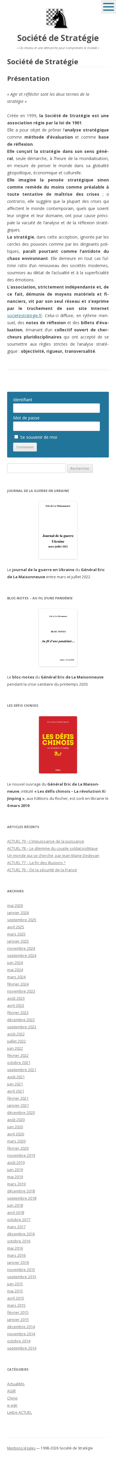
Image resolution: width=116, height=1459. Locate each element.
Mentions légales (21, 1448)
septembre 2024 (21, 955)
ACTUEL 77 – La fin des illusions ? (36, 862)
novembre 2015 (21, 1269)
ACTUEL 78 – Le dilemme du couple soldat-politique (52, 848)
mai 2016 (15, 1248)
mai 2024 (15, 969)
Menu (108, 7)
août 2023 (16, 998)
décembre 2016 (21, 1234)
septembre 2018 (21, 1198)
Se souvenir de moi (38, 437)
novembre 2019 (21, 1155)
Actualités (16, 1383)
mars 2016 (16, 1255)
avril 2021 (15, 1091)
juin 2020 (15, 1126)
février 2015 (18, 1312)
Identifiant (22, 399)
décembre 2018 (21, 1191)
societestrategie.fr (24, 315)
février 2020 (18, 1148)
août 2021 (16, 1076)
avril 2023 (15, 1005)
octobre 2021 (18, 1062)
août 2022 (16, 1034)
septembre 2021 (21, 1069)
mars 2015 (16, 1305)
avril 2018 (15, 1212)
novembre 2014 (21, 1333)
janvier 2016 (18, 1262)
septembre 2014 (21, 1348)
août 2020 (16, 1119)
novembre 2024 (21, 948)
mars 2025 (16, 934)
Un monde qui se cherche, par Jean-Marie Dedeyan (53, 855)
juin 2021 (15, 1084)
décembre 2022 (21, 1019)
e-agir (12, 1405)
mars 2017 (16, 1226)
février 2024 (18, 984)
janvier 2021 (18, 1105)
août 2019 (16, 1162)
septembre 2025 (21, 919)
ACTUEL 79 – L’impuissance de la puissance (45, 841)
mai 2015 (15, 1291)
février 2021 (18, 1098)
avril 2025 (15, 927)
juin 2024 (15, 962)
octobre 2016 (18, 1241)
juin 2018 (15, 1205)
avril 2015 (15, 1298)
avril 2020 (15, 1134)
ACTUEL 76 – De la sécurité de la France (42, 869)
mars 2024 (16, 977)
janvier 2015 (18, 1319)
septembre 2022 (21, 1026)
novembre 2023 (21, 991)
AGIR (11, 1391)
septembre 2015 (21, 1276)
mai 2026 (15, 905)
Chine (12, 1398)
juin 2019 (15, 1169)
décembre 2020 (21, 1112)
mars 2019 (16, 1184)
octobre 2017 (18, 1219)
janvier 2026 (18, 912)
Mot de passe (26, 418)
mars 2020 (16, 1141)
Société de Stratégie (58, 37)
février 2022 (18, 1055)
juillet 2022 (16, 1041)
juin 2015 (15, 1283)
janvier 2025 (18, 941)
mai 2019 (15, 1176)
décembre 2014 (21, 1326)
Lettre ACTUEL (19, 1412)
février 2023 (18, 1012)
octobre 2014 (18, 1341)
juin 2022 (15, 1048)
